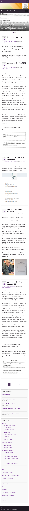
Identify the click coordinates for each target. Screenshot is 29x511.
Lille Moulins (8, 427)
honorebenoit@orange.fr (18, 57)
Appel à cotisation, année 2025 (14, 283)
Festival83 (7, 436)
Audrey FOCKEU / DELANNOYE (10, 41)
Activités (4, 42)
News (24, 161)
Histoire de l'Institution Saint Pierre (10, 475)
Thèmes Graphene (13, 509)
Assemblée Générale (8, 452)
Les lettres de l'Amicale (7, 478)
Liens (3, 481)
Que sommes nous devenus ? (9, 492)
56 (19, 384)
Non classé (4, 489)
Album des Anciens (6, 445)
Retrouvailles (7, 432)
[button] (2, 22)
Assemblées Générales (7, 450)
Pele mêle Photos (8, 447)
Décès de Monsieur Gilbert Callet (14, 210)
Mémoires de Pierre (6, 483)
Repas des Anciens (14, 37)
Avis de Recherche (6, 467)
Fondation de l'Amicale (7, 472)
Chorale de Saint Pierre (10, 434)
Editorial (4, 469)
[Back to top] (26, 508)
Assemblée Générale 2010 (11, 458)
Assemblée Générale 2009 (11, 456)
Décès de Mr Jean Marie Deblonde (16, 158)
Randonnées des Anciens (10, 425)
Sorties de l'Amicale (8, 439)
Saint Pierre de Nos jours (8, 495)
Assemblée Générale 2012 (11, 463)
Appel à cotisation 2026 (7, 23)
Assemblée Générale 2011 (11, 461)
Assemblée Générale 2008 (11, 454)
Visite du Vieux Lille (9, 429)
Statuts (4, 500)
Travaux (5, 497)
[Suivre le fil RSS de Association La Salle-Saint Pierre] (2, 1)
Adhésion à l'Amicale (6, 68)
